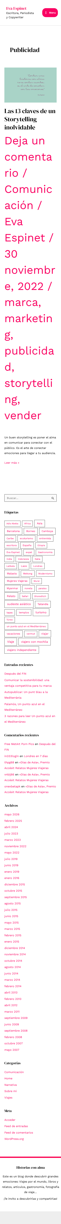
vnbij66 (9, 774)
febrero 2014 (12, 986)
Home (8, 1078)
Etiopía (41, 545)
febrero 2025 (13, 820)
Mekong (27, 573)
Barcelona (13, 531)
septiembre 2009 (16, 1018)
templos (24, 612)
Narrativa (10, 1084)
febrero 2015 (12, 935)
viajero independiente (21, 650)
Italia (37, 559)
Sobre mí (10, 1091)
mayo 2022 (11, 852)
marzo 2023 (12, 839)
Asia (39, 523)
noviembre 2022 (15, 846)
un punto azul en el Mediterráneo (26, 626)
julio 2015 (10, 909)
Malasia (12, 573)
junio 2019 (11, 865)
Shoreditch (40, 596)
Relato (11, 596)
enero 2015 (11, 941)
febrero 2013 (12, 998)
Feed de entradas (16, 1126)
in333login (11, 756)
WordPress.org (14, 1138)
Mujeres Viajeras (17, 580)
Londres (37, 566)
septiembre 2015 (15, 897)
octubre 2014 (13, 960)
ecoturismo (26, 538)
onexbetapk (12, 786)
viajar (44, 633)
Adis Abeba (12, 523)
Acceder (9, 1119)
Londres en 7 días (36, 756)
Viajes (8, 1097)
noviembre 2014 (15, 954)
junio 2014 (11, 973)
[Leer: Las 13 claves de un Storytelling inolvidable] (30, 84)
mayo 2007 (11, 1049)
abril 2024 (11, 827)
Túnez (9, 619)
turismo (41, 612)
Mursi (37, 581)
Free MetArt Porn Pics (19, 744)
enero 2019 (11, 871)
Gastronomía (45, 552)
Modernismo (45, 573)
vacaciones (13, 633)
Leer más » (11, 463)
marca (21, 302)
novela (28, 588)
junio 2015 (11, 916)
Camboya (47, 531)
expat (29, 552)
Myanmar (12, 588)
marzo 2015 (12, 928)
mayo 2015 (11, 922)
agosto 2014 (12, 967)
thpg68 (9, 762)
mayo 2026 (11, 814)
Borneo (30, 531)
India (9, 559)
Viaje (10, 641)
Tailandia (43, 604)
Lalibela (10, 566)
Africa (27, 523)
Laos (24, 565)
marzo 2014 (12, 979)
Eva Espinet (16, 8)
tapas (10, 612)
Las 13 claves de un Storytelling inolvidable (30, 119)
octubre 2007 (13, 1043)
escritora (12, 545)
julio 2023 (11, 833)
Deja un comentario (28, 156)
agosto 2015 (12, 903)
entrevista (45, 538)
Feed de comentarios (18, 1132)
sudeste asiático (19, 604)
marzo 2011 (12, 1011)
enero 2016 (11, 878)
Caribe (10, 538)
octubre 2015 (13, 890)
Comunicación (14, 1072)
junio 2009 (11, 1024)
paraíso (42, 588)
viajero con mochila (34, 641)
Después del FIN (15, 673)
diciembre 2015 (14, 884)
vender (22, 415)
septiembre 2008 (16, 1030)
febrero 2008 (13, 1037)
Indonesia (23, 559)
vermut (31, 633)
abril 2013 (11, 992)
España (27, 545)
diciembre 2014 (14, 948)
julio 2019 (11, 859)
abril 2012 (11, 1005)
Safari (25, 596)
